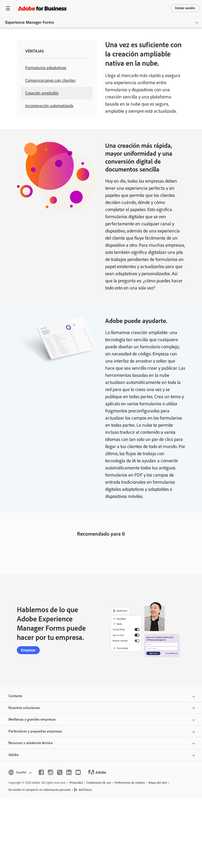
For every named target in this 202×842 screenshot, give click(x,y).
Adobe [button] (13, 755)
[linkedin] (69, 772)
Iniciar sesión (185, 8)
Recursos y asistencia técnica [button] (30, 743)
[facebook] (41, 772)
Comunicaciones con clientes (50, 80)
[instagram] (50, 772)
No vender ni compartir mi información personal (39, 790)
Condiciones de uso (98, 782)
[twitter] (59, 772)
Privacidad (76, 782)
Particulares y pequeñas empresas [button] (35, 731)
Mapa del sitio (158, 782)
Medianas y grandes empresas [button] (32, 719)
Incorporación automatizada (49, 105)
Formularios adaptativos (45, 67)
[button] (19, 772)
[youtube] (78, 772)
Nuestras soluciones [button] (24, 708)
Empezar (28, 650)
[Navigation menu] (8, 8)
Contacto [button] (15, 696)
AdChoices (85, 790)
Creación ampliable (42, 93)
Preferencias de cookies (130, 782)
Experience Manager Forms (29, 22)
